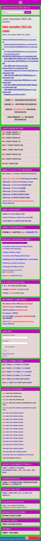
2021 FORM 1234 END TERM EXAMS (20, 51)
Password (5, 341)
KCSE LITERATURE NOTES (12, 275)
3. (11, 252)
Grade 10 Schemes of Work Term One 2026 (18, 217)
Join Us (4, 356)
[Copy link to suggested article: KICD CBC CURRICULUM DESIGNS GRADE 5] (3, 85)
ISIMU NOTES (8, 272)
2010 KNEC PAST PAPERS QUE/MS (13, 444)
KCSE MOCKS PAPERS (19, 56)
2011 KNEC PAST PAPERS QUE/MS (13, 441)
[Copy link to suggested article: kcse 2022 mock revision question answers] (3, 66)
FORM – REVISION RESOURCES (20, 100)
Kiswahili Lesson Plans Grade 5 (15, 94)
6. (13, 263)
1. (17, 246)
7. (13, 266)
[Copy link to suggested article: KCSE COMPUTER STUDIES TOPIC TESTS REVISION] (3, 59)
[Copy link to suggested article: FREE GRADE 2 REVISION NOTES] (3, 90)
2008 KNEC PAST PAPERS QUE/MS (13, 448)
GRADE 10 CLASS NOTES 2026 (14, 214)
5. (20, 259)
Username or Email (8, 335)
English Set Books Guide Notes (12, 270)
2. (11, 249)
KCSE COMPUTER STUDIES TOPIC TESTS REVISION (21, 59)
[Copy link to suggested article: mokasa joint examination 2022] (3, 80)
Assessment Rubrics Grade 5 (12, 54)
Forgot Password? (8, 354)
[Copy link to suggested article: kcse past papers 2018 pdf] (3, 61)
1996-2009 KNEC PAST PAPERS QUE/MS (14, 451)
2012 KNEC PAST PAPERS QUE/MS (13, 438)
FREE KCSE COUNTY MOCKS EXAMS (20, 44)
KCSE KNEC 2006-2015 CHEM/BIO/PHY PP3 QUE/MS (18, 454)
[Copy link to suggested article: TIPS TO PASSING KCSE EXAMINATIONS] (3, 47)
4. (16, 256)
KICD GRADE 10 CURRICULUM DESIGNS (17, 221)
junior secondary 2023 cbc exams (17, 20)
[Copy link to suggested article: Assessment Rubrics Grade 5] (3, 54)
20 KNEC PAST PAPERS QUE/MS (13, 413)
